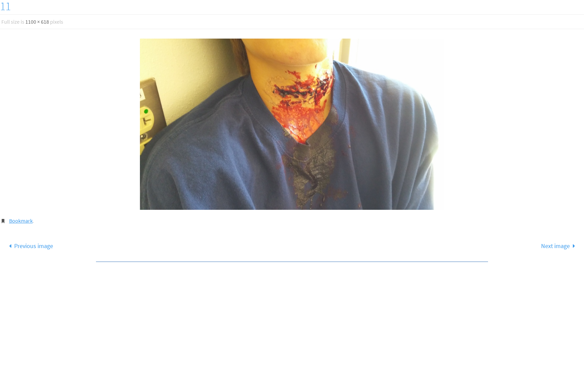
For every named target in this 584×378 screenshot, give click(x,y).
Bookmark (21, 220)
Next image (555, 246)
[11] (292, 124)
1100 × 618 (37, 21)
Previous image (33, 246)
